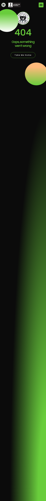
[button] (41, 5)
